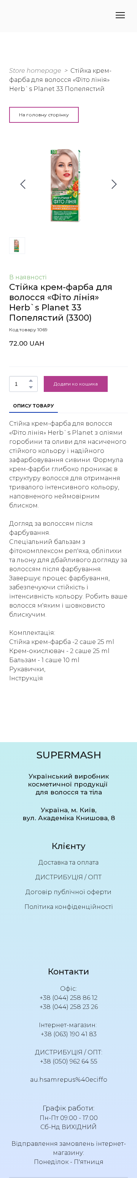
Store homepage (35, 70)
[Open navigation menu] (120, 15)
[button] (44, 115)
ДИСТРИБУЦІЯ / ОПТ (68, 877)
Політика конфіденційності (68, 906)
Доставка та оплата (68, 862)
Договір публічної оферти (68, 892)
